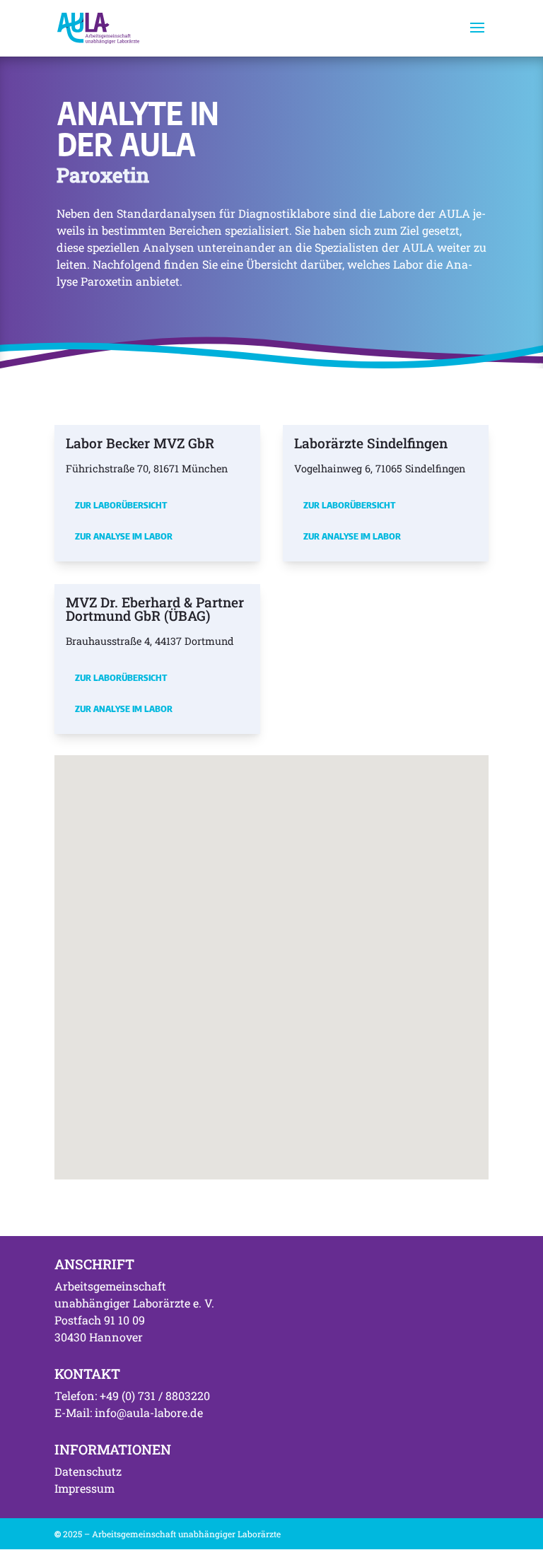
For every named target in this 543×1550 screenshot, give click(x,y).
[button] (190, 937)
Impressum (84, 1488)
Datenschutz (88, 1471)
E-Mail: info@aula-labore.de (128, 1412)
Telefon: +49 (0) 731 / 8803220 (132, 1395)
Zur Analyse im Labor (124, 536)
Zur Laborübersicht (121, 505)
